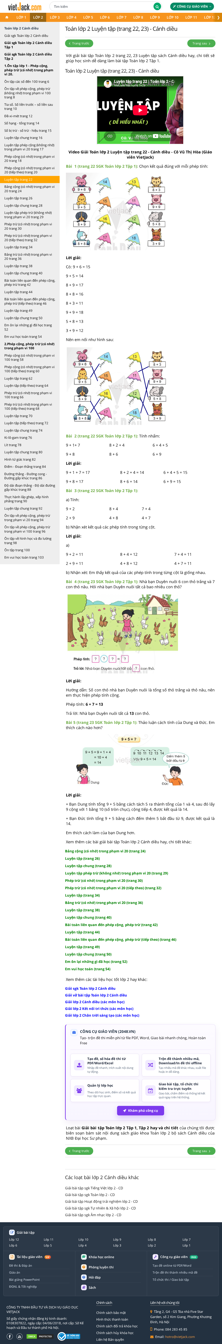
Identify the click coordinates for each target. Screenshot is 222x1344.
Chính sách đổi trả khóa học (117, 1326)
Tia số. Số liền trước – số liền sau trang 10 (28, 106)
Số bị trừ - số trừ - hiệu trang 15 (28, 130)
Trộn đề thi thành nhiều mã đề (175, 1272)
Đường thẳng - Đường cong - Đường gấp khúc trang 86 (25, 476)
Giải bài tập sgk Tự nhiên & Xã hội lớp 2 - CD (100, 1208)
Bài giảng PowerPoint (24, 1279)
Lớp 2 (38, 17)
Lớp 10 (172, 17)
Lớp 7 (121, 17)
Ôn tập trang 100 (17, 550)
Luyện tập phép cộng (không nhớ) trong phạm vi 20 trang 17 (29, 147)
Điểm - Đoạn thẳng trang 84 (25, 466)
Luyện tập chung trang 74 (23, 430)
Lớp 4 (71, 17)
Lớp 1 (21, 17)
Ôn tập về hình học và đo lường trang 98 (27, 540)
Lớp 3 (55, 17)
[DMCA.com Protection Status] (40, 1336)
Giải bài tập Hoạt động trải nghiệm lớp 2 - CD (101, 1201)
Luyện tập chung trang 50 (23, 318)
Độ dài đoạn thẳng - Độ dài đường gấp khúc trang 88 (29, 487)
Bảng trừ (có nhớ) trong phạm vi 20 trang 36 (28, 256)
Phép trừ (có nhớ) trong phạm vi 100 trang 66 (28, 395)
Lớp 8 (138, 17)
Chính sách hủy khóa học (115, 1333)
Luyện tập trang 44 (18, 292)
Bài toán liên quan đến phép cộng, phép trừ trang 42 (29, 282)
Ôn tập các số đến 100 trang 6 (26, 81)
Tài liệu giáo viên (33, 1257)
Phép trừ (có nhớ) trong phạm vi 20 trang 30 (28, 226)
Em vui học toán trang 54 (23, 336)
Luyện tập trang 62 (18, 378)
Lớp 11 (191, 17)
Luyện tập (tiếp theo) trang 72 (26, 423)
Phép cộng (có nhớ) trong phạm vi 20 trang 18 (29, 158)
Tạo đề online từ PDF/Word (172, 1265)
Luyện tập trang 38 (18, 266)
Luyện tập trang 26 (18, 198)
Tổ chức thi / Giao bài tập (171, 1279)
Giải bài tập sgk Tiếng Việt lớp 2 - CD (94, 1188)
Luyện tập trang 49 (18, 310)
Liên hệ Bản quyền (110, 1339)
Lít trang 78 (12, 445)
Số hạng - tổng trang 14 (21, 123)
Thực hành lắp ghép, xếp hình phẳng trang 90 (26, 499)
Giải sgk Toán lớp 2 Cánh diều (26, 35)
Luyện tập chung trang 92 (23, 508)
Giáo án (14, 1272)
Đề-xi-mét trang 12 (18, 116)
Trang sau (200, 43)
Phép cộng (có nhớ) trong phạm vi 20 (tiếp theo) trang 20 (29, 170)
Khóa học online (101, 1257)
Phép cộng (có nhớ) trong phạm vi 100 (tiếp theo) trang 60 (29, 369)
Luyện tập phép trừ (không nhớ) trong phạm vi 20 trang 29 (28, 214)
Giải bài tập (25, 1232)
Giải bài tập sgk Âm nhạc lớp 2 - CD (93, 1214)
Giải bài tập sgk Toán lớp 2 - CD (90, 1194)
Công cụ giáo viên (192, 6)
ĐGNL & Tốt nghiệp (23, 1286)
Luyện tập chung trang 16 (23, 137)
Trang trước (80, 43)
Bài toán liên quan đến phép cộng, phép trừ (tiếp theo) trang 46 (29, 301)
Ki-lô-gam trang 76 (18, 437)
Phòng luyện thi (101, 1267)
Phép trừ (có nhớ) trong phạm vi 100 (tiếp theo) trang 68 (28, 406)
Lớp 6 (105, 17)
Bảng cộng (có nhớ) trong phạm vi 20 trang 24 (29, 188)
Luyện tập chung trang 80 (23, 452)
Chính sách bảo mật (111, 1312)
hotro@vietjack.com (180, 1336)
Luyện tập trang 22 (18, 179)
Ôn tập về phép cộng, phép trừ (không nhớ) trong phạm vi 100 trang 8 (27, 92)
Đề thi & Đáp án (20, 1265)
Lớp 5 (88, 17)
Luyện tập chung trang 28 (23, 205)
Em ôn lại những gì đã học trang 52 (28, 327)
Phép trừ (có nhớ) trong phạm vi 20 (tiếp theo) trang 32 (28, 237)
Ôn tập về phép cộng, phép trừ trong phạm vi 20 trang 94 (27, 517)
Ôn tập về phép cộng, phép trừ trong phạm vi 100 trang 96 (27, 529)
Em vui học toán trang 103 (24, 557)
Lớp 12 (210, 17)
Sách (92, 1287)
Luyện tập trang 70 (18, 416)
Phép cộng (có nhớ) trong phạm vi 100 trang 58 (29, 357)
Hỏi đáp (95, 1277)
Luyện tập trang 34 (18, 247)
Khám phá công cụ (143, 1110)
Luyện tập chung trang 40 (23, 273)
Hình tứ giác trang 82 (20, 459)
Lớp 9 (155, 17)
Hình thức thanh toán (112, 1319)
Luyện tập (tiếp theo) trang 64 (26, 385)
